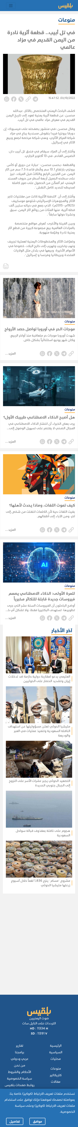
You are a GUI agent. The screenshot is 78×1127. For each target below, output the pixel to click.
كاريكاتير (56, 1075)
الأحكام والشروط (19, 1072)
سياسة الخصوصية (19, 1078)
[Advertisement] (38, 939)
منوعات (56, 1068)
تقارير (19, 1045)
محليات (56, 1059)
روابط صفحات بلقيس (19, 1085)
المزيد (12, 353)
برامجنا (19, 1052)
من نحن (19, 1065)
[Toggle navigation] (11, 5)
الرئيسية (56, 1045)
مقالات (55, 1082)
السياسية (55, 1052)
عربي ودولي (19, 1059)
